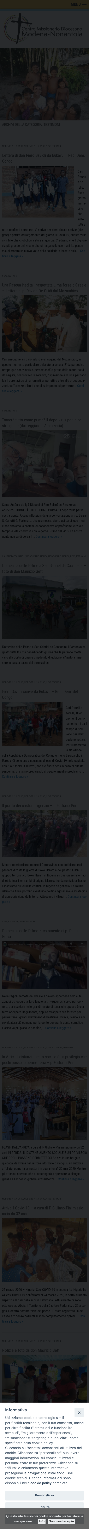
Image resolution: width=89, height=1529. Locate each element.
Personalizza (44, 1495)
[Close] (79, 1412)
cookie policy (41, 1483)
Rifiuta (44, 1507)
